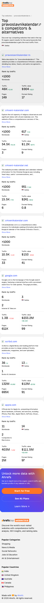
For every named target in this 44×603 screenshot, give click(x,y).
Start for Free (22, 491)
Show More (6, 67)
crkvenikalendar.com (16, 220)
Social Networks (9, 551)
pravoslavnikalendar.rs (22, 16)
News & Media (8, 547)
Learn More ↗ (22, 506)
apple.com (10, 405)
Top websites (7, 16)
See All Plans (22, 498)
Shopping (6, 544)
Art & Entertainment (10, 558)
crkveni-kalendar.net (16, 165)
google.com (11, 275)
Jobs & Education (9, 555)
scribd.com (11, 341)
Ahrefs (20, 595)
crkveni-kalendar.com (17, 110)
